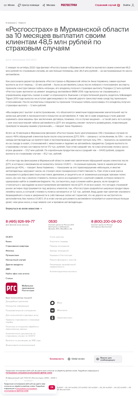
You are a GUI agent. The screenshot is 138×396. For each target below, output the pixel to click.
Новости (22, 23)
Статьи (9, 278)
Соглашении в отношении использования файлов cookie (29, 373)
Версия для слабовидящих (107, 358)
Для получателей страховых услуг (22, 315)
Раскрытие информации (17, 306)
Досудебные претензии (17, 301)
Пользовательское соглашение (21, 310)
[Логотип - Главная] (69, 5)
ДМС (8, 269)
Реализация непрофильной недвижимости (63, 265)
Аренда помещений (59, 250)
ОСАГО (9, 237)
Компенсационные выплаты (63, 271)
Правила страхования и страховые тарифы (22, 320)
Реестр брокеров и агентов (63, 260)
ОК (51, 387)
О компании (11, 23)
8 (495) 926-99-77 (20, 221)
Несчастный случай (16, 260)
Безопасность (57, 358)
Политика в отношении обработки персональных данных (22, 327)
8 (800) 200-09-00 (106, 221)
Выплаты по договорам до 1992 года (23, 340)
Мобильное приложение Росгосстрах (28, 288)
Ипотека (10, 250)
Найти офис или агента (17, 273)
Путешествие (12, 255)
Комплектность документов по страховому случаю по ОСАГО (20, 334)
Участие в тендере (59, 241)
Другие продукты (14, 264)
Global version (78, 358)
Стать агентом (57, 237)
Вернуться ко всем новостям (22, 209)
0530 (52, 221)
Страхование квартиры (17, 246)
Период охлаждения (59, 246)
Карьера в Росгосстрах (61, 255)
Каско (9, 241)
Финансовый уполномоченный (20, 345)
